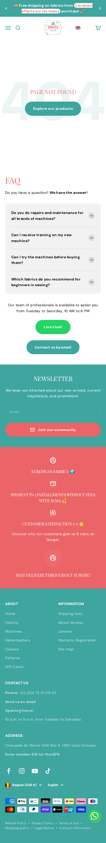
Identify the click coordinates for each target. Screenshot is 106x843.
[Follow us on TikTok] (48, 770)
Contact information (75, 828)
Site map (66, 649)
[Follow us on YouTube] (34, 770)
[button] (78, 28)
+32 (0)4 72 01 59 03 (37, 692)
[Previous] (6, 8)
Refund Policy (15, 823)
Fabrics (11, 622)
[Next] (100, 8)
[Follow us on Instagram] (21, 770)
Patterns (12, 658)
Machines (13, 631)
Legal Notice (44, 828)
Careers (65, 631)
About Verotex (70, 622)
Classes (12, 649)
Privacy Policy (43, 823)
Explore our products (53, 108)
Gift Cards (14, 666)
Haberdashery (17, 640)
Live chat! (53, 327)
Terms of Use (69, 823)
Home (10, 613)
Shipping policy (17, 828)
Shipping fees (70, 613)
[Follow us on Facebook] (8, 770)
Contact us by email (53, 347)
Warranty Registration (77, 640)
